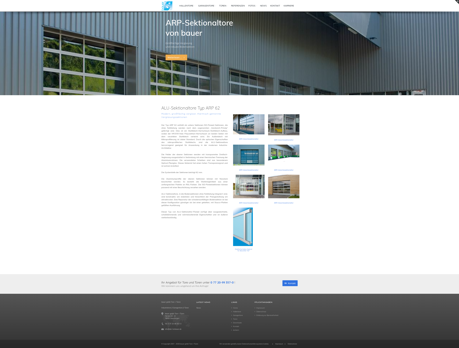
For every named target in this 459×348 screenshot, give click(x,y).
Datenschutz (261, 312)
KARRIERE (289, 5)
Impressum (260, 308)
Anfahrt (236, 330)
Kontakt (291, 283)
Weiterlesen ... (176, 57)
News (198, 308)
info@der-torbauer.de (173, 329)
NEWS (263, 5)
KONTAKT (275, 5)
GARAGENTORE (206, 5)
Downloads (237, 323)
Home (235, 308)
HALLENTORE (186, 5)
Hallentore (237, 312)
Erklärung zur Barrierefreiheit (267, 315)
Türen (235, 319)
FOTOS (251, 5)
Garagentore (238, 315)
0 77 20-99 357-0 (222, 282)
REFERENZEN (238, 5)
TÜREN (222, 5)
